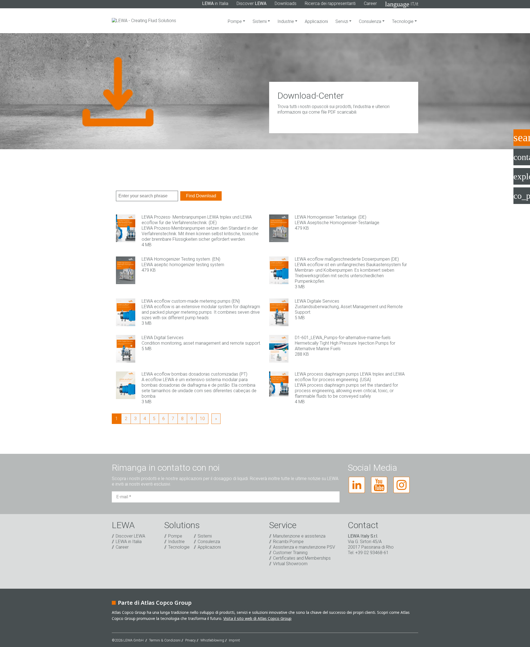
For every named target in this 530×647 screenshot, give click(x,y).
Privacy (190, 640)
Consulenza (370, 21)
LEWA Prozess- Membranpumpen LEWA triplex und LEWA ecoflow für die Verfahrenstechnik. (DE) (197, 219)
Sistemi (260, 21)
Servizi (342, 21)
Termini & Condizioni (165, 640)
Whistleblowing (212, 640)
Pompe (235, 21)
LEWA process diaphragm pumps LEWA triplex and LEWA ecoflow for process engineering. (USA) (350, 376)
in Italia (215, 3)
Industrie (286, 21)
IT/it (401, 4)
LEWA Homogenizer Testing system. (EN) (181, 259)
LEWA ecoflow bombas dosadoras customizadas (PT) (194, 374)
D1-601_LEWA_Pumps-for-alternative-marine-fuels (343, 337)
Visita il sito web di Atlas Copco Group (257, 618)
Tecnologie (403, 21)
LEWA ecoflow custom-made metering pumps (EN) (191, 301)
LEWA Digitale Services (317, 301)
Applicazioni (316, 21)
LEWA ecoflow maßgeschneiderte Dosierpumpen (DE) (347, 259)
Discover (251, 3)
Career (370, 3)
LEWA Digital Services (163, 337)
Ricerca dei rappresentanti (330, 3)
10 (202, 418)
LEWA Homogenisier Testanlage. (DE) (330, 217)
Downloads (285, 3)
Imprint (234, 640)
